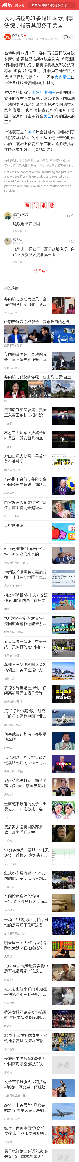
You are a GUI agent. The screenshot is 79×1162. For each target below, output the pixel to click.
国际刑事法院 (43, 92)
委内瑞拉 (63, 76)
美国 (47, 116)
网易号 (20, 5)
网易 (7, 5)
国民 (32, 131)
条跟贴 (38, 270)
